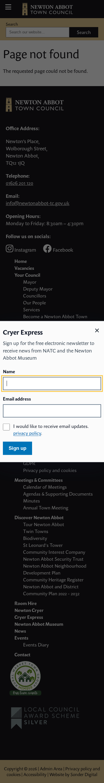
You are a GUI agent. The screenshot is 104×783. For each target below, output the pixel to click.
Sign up (17, 448)
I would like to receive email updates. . (51, 429)
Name (9, 371)
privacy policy (27, 433)
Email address (17, 398)
